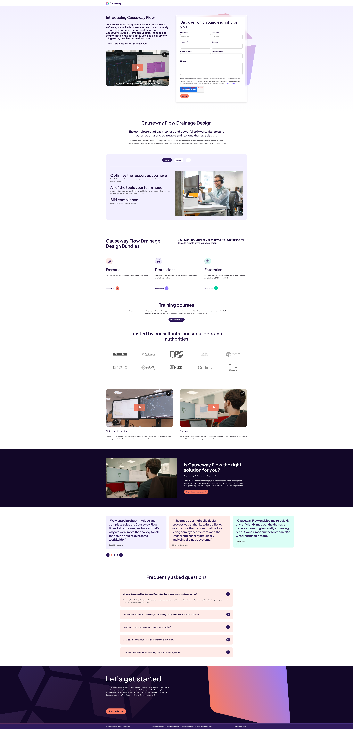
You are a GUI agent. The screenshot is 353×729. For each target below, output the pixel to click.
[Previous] (108, 555)
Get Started (110, 288)
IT (188, 160)
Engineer (178, 160)
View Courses (175, 320)
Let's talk (114, 711)
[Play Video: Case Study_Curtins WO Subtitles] (213, 407)
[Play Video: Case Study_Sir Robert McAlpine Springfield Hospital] (139, 407)
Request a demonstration (195, 492)
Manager (167, 160)
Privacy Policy (231, 83)
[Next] (121, 555)
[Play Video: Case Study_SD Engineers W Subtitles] (137, 67)
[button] (127, 274)
